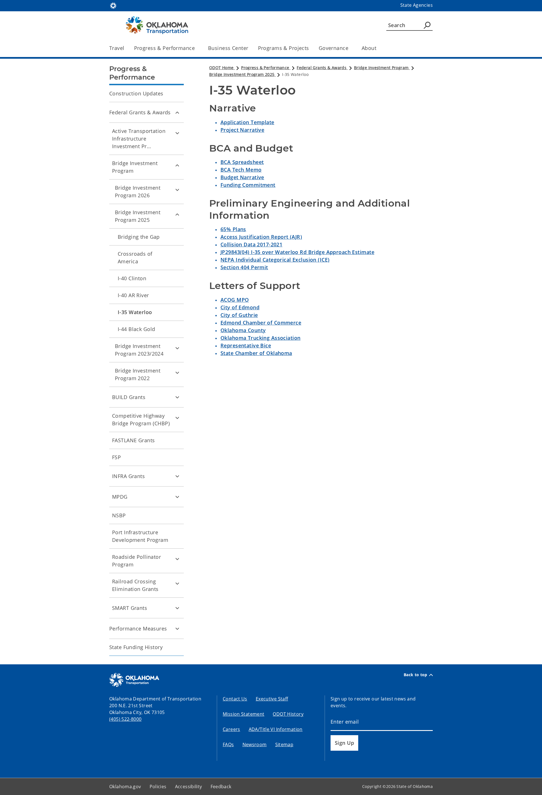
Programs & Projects (283, 48)
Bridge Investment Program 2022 (137, 374)
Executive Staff (272, 699)
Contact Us (235, 699)
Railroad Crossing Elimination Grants (135, 585)
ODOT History (288, 714)
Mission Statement (243, 714)
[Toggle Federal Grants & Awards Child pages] (177, 112)
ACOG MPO (234, 299)
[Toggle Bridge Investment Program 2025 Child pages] (177, 214)
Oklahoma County (243, 330)
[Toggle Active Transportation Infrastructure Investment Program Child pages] (177, 133)
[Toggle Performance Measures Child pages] (177, 628)
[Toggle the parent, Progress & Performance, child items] (196, 48)
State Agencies (416, 5)
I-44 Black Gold (136, 329)
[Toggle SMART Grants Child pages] (177, 608)
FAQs (228, 744)
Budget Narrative (242, 177)
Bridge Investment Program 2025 (137, 216)
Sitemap (284, 744)
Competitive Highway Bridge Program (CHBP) (141, 419)
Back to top (415, 675)
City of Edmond (239, 307)
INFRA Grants (128, 476)
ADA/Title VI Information (276, 729)
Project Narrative (242, 129)
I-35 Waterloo (135, 312)
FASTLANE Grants (133, 440)
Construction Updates (136, 93)
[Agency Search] (427, 25)
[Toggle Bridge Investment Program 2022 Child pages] (177, 372)
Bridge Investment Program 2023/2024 (139, 350)
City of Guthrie (239, 315)
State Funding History (136, 647)
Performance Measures (138, 628)
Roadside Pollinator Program (136, 560)
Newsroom (254, 744)
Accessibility (188, 786)
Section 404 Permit (244, 267)
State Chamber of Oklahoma (256, 353)
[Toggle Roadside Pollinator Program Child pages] (177, 558)
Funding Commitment (248, 184)
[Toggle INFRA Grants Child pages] (177, 476)
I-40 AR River (133, 295)
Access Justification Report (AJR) (261, 236)
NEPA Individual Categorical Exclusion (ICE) (275, 259)
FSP (116, 457)
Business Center (228, 48)
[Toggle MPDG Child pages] (177, 496)
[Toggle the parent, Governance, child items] (350, 48)
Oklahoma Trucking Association (260, 337)
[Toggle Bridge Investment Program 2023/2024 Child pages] (177, 348)
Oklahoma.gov (125, 786)
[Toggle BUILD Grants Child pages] (177, 397)
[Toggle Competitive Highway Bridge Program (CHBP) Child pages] (177, 417)
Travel (116, 48)
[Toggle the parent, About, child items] (378, 48)
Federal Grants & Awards (140, 112)
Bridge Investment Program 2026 (137, 191)
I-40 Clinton (132, 278)
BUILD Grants (128, 397)
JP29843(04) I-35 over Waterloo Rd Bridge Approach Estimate (297, 252)
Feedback (221, 786)
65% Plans (233, 229)
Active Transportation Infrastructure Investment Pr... (138, 139)
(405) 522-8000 (125, 719)
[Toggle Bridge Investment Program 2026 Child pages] (177, 189)
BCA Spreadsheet (242, 162)
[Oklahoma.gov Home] (113, 5)
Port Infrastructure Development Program (140, 536)
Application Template (247, 122)
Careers (231, 729)
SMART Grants (129, 608)
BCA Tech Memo (241, 169)
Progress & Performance (164, 48)
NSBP (119, 515)
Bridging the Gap (139, 236)
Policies (158, 786)
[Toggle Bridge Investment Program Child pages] (177, 165)
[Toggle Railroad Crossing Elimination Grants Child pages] (177, 583)
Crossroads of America (135, 257)
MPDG (120, 496)
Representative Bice (245, 345)
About (369, 48)
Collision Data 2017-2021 (251, 244)
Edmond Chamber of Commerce (260, 322)
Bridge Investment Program (135, 167)
